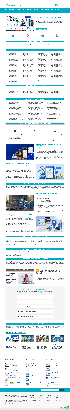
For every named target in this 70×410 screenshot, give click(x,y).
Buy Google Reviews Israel (12, 71)
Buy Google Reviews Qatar (56, 70)
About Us (40, 397)
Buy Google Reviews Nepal (12, 81)
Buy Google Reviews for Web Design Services (15, 118)
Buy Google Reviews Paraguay (42, 65)
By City (24, 9)
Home (6, 9)
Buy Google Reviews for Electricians (14, 109)
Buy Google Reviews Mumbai (57, 88)
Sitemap (48, 400)
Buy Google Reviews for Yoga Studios (53, 118)
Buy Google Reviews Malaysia (57, 60)
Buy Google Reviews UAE (12, 70)
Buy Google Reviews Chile (41, 60)
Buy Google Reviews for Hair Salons (53, 103)
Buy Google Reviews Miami (12, 92)
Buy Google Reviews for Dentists (52, 112)
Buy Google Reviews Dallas (27, 88)
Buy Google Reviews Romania (13, 64)
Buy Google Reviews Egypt (27, 72)
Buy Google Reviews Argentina (42, 59)
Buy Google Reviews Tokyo (56, 92)
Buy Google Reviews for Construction (14, 112)
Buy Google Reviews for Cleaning (13, 110)
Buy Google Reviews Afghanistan (57, 58)
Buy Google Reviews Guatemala (57, 76)
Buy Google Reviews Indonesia (57, 59)
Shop (52, 9)
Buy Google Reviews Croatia (42, 75)
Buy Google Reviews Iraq (56, 72)
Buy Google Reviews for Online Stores (33, 115)
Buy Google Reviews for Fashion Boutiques (15, 115)
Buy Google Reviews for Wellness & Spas (53, 115)
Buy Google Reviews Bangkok (57, 93)
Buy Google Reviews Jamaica (27, 61)
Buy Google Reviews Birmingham (28, 93)
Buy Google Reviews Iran (56, 71)
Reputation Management (45, 9)
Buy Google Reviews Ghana (27, 76)
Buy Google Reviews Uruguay (42, 64)
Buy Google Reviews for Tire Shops (33, 114)
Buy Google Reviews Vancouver (42, 92)
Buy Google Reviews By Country (35, 50)
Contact (6, 11)
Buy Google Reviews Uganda (42, 54)
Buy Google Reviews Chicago (13, 93)
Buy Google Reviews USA (12, 53)
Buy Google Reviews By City (35, 85)
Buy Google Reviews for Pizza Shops (33, 107)
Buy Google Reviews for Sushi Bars (33, 109)
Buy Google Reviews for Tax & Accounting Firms (55, 109)
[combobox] (37, 5)
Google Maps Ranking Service (32, 44)
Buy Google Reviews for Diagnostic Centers (54, 114)
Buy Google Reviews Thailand (57, 61)
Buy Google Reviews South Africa (13, 60)
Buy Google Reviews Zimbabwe (42, 55)
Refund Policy (58, 400)
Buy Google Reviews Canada (12, 55)
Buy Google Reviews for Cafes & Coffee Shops (35, 108)
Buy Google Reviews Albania (56, 53)
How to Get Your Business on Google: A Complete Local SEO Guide (26, 348)
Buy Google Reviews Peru (27, 54)
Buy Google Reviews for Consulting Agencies (54, 110)
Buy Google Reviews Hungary (42, 69)
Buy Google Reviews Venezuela (42, 61)
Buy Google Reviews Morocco (27, 75)
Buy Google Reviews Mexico (12, 80)
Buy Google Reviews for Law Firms (52, 108)
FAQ (48, 397)
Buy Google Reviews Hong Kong (13, 76)
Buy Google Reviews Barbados (28, 64)
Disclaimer (57, 399)
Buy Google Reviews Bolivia (41, 66)
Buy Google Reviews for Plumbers (13, 108)
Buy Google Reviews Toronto (42, 91)
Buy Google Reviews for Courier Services (34, 104)
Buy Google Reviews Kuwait (56, 69)
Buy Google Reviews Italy (27, 66)
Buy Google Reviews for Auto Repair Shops (34, 113)
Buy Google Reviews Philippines (13, 77)
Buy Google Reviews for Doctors (13, 104)
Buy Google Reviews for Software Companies (15, 119)
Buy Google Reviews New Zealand (28, 58)
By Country (18, 9)
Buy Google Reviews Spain (12, 59)
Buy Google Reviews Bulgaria (42, 72)
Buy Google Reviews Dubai (12, 88)
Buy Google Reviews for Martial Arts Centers (34, 118)
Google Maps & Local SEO (10, 344)
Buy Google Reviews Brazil (41, 58)
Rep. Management (33, 400)
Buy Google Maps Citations (51, 44)
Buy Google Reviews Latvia (41, 76)
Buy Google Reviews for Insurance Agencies (54, 102)
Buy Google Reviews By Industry (35, 99)
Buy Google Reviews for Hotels (13, 103)
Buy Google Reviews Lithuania (42, 77)
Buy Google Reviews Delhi (41, 93)
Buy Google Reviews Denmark (28, 80)
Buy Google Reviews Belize (56, 80)
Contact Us (41, 399)
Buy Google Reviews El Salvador (57, 77)
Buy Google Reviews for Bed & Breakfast (14, 107)
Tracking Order (49, 399)
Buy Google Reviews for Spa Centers (53, 107)
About (59, 9)
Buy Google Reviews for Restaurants (14, 102)
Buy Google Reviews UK (12, 54)
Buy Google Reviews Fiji (26, 69)
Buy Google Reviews (11, 44)
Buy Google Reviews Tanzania (28, 77)
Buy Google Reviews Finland (42, 53)
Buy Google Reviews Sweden (13, 69)
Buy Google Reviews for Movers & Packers (34, 103)
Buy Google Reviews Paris (56, 91)
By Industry (29, 9)
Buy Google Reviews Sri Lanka (28, 53)
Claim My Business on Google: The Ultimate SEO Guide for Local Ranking (42, 348)
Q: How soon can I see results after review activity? (28, 311)
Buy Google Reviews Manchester (28, 92)
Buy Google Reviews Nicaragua (57, 75)
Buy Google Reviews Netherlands (13, 65)
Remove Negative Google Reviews (13, 45)
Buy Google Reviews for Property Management (35, 102)
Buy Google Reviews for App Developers (34, 119)
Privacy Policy (58, 397)
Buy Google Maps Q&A (50, 45)
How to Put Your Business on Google (11, 347)
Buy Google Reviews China (56, 64)
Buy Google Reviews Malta (56, 54)
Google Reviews (11, 9)
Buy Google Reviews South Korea (57, 66)
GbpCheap (7, 408)
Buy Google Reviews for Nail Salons (52, 104)
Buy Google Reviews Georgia (12, 75)
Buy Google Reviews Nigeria (27, 60)
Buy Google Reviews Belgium (12, 66)
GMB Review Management (31, 45)
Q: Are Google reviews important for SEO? (27, 306)
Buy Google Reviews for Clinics (52, 113)
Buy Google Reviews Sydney (42, 88)
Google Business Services (35, 41)
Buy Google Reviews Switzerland (13, 72)
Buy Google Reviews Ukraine (12, 61)
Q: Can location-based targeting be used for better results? (30, 316)
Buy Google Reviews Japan (56, 65)
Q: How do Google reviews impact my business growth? (29, 301)
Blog (55, 9)
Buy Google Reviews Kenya (27, 70)
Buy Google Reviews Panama (27, 55)
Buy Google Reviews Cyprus (56, 55)
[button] (35, 297)
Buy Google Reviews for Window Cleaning (15, 113)
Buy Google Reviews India (12, 58)
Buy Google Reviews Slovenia (42, 71)
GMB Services (36, 9)
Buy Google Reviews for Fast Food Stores (34, 110)
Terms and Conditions (59, 402)
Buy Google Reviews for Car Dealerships (34, 112)
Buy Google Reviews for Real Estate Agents (15, 114)
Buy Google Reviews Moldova (42, 80)
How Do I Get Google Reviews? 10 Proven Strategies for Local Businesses (57, 348)
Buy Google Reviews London (27, 91)
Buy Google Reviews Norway (27, 71)
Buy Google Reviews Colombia (28, 59)
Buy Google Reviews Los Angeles (13, 91)
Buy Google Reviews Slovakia (42, 70)
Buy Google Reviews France (27, 65)
